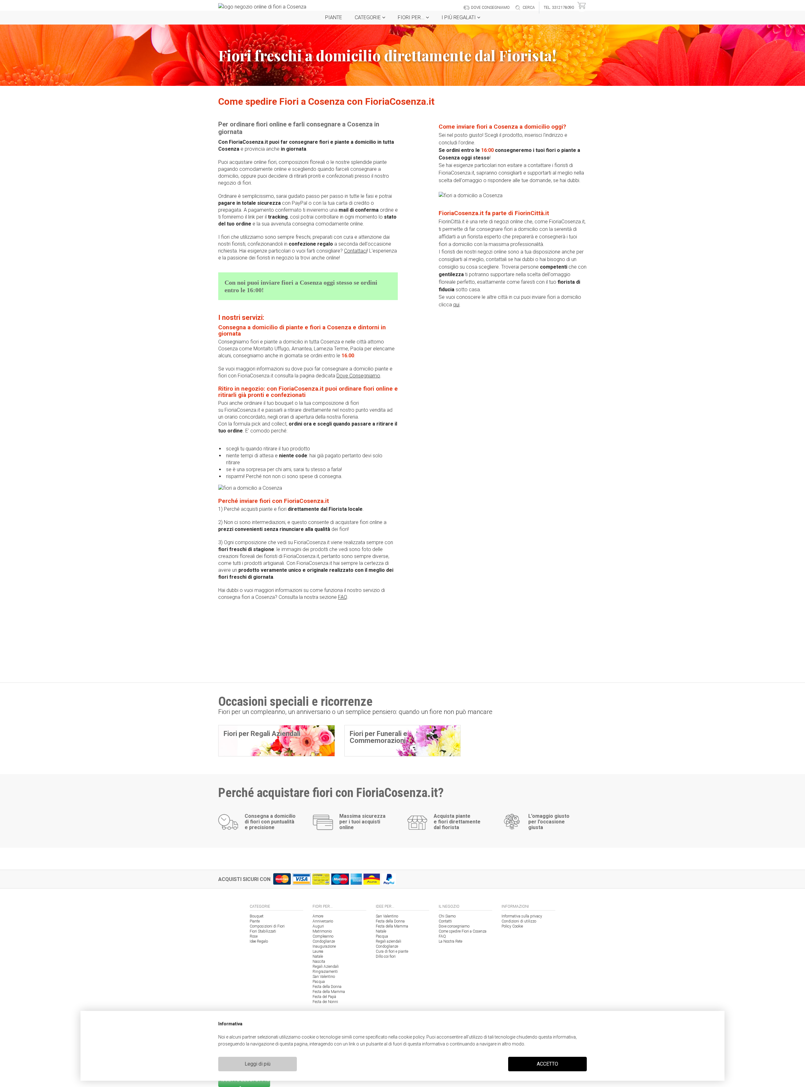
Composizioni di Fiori (267, 926)
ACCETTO (547, 1064)
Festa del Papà (324, 997)
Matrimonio (322, 931)
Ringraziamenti (325, 971)
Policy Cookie (512, 926)
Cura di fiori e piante (392, 951)
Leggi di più (257, 1064)
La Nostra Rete (450, 941)
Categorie (368, 17)
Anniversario (323, 921)
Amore (318, 916)
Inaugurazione (324, 946)
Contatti (445, 921)
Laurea (318, 951)
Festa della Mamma (329, 991)
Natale (318, 956)
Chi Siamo (447, 916)
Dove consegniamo (454, 926)
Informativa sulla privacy (522, 916)
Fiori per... (412, 17)
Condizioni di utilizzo (519, 921)
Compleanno (323, 936)
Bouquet (257, 916)
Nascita (319, 961)
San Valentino (324, 976)
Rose (254, 936)
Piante (333, 17)
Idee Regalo (259, 941)
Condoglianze (324, 941)
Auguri (318, 926)
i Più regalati (459, 17)
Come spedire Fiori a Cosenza (462, 931)
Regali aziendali (388, 941)
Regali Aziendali (326, 966)
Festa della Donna (327, 986)
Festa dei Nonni (325, 1002)
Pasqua (319, 981)
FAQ (442, 936)
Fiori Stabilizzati (263, 931)
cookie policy (411, 1037)
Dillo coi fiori (386, 956)
